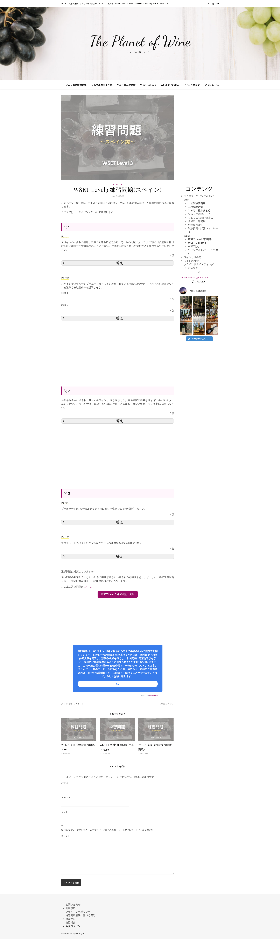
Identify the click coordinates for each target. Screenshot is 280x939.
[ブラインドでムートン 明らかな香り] (186, 328)
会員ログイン (73, 926)
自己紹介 (71, 922)
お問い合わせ (73, 904)
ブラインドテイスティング (199, 264)
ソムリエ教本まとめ (88, 3)
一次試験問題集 (196, 203)
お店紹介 (193, 268)
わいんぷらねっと (155, 695)
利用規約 (71, 908)
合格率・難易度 (196, 221)
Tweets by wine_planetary (193, 277)
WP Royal (79, 933)
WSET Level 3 (121, 3)
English (164, 3)
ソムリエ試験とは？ (199, 214)
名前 (64, 782)
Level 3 (117, 184)
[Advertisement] (117, 348)
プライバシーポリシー (78, 911)
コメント (65, 835)
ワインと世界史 (152, 3)
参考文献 (71, 919)
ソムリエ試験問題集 (69, 3)
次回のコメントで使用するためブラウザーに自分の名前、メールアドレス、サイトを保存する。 (108, 830)
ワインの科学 (191, 260)
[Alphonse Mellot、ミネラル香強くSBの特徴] (212, 302)
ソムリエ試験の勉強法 (200, 217)
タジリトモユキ (76, 703)
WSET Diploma (136, 3)
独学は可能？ (195, 224)
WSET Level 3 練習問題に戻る (117, 594)
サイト (64, 811)
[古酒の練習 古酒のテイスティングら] (186, 302)
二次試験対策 (195, 207)
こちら (87, 586)
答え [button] (119, 263)
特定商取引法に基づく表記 (80, 915)
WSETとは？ (195, 246)
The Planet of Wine (140, 41)
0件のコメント (167, 703)
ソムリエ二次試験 (105, 3)
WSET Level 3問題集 (200, 239)
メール (66, 797)
